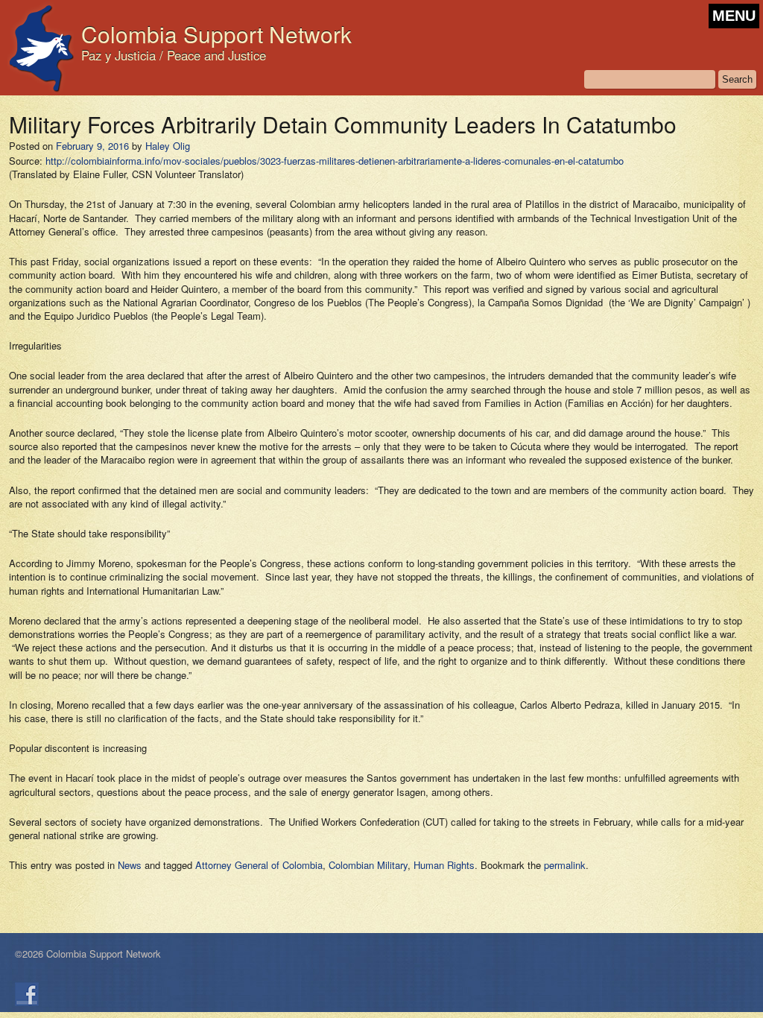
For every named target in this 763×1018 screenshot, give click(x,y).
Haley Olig (167, 146)
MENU (734, 15)
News (130, 865)
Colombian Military (368, 865)
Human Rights (444, 865)
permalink (565, 865)
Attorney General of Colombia (259, 865)
